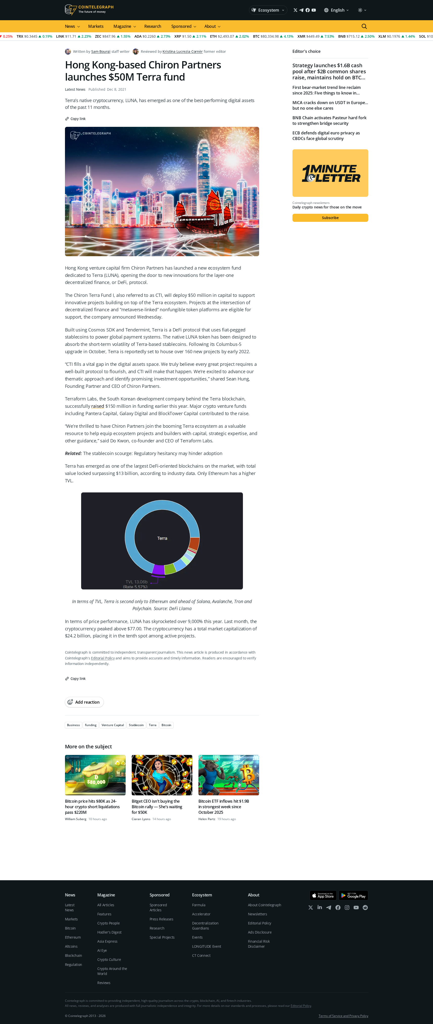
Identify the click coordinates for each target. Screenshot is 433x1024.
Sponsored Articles (158, 907)
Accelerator (201, 914)
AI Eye (102, 950)
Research (152, 26)
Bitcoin (70, 928)
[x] (311, 908)
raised (97, 406)
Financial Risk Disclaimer (259, 944)
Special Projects (162, 937)
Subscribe (330, 217)
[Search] (364, 26)
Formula (199, 904)
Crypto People (108, 923)
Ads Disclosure (260, 932)
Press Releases (161, 919)
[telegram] (329, 908)
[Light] (362, 10)
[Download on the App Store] (323, 895)
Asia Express (107, 941)
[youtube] (356, 908)
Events (197, 937)
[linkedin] (320, 908)
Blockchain (73, 955)
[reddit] (365, 908)
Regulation (73, 964)
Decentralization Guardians (205, 926)
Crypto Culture (109, 959)
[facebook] (338, 908)
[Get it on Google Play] (353, 895)
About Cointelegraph (264, 904)
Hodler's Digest (109, 932)
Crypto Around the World (112, 971)
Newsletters (257, 914)
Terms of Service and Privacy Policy (343, 1016)
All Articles (105, 904)
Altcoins (71, 946)
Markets (95, 26)
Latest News (75, 89)
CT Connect (201, 955)
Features (104, 914)
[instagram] (347, 908)
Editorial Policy (103, 658)
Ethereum (73, 937)
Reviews (103, 982)
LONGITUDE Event (206, 946)
